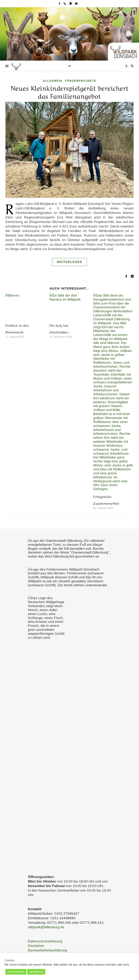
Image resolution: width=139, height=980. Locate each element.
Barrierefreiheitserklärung (47, 950)
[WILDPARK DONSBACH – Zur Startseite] (69, 34)
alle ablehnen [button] (36, 971)
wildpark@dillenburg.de (46, 927)
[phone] (65, 3)
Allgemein (52, 80)
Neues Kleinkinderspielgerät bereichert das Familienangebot (70, 91)
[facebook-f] (60, 3)
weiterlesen (69, 261)
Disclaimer (36, 946)
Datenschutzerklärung (45, 941)
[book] (71, 3)
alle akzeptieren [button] (16, 971)
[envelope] (76, 3)
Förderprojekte (80, 80)
